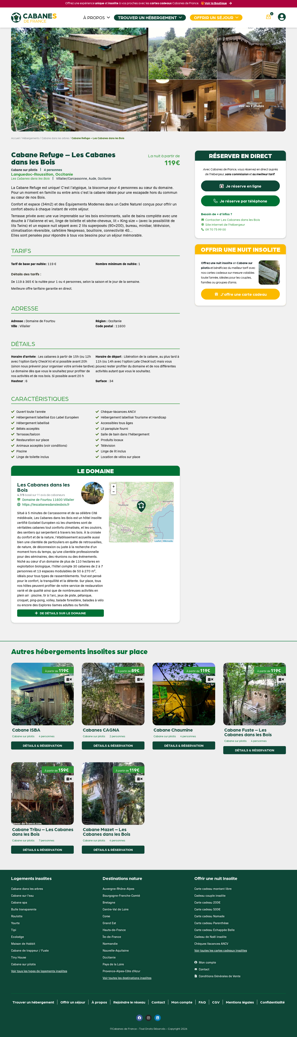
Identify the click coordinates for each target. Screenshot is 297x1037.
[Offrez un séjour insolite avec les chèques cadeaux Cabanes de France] (148, 518)
